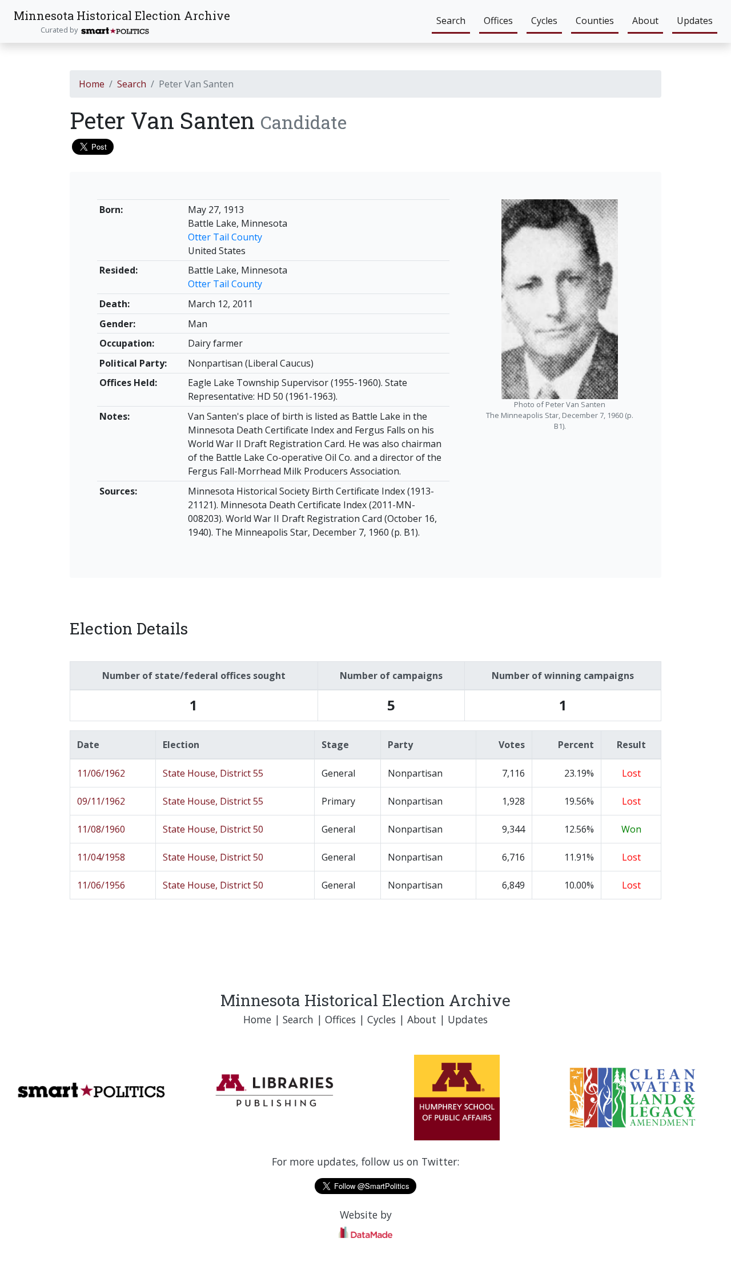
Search (450, 20)
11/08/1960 (101, 829)
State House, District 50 (213, 829)
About (645, 20)
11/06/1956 (101, 885)
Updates (695, 20)
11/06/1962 (101, 773)
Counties (595, 20)
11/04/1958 (101, 857)
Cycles (544, 20)
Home (92, 84)
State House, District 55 (213, 773)
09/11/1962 (101, 801)
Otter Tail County (225, 237)
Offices (498, 20)
